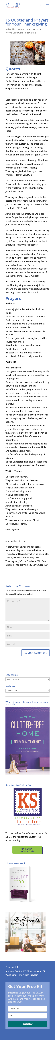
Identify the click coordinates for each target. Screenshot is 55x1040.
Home (39, 29)
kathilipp (12, 29)
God (34, 29)
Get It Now (28, 1024)
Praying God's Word (14, 32)
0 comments (30, 32)
